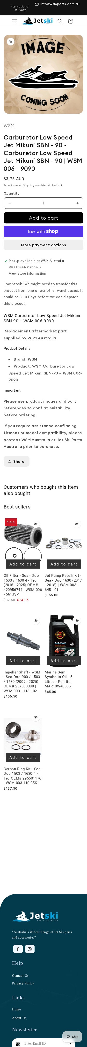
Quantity (12, 193)
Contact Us (20, 975)
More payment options (43, 244)
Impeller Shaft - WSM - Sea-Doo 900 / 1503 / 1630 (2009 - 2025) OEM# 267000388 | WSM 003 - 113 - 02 (22, 681)
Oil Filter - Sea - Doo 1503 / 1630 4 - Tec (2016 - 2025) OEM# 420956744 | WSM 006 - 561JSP (23, 584)
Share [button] (19, 461)
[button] (14, 21)
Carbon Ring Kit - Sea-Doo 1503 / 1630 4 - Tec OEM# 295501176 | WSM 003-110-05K (23, 776)
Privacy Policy (23, 983)
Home (16, 1009)
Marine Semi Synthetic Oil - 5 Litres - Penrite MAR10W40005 (58, 679)
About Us (19, 1018)
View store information (27, 273)
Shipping (28, 185)
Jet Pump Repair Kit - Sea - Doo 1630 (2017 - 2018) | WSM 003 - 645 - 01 (63, 582)
